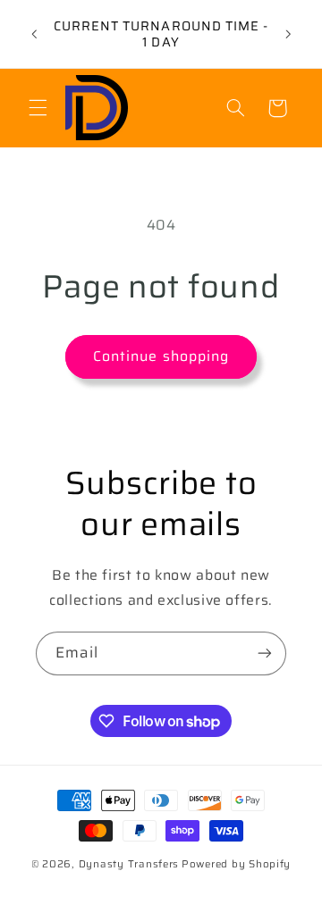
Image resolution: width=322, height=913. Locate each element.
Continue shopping (161, 356)
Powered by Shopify (236, 864)
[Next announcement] (288, 34)
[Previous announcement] (34, 34)
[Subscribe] (264, 653)
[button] (37, 108)
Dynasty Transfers (129, 864)
